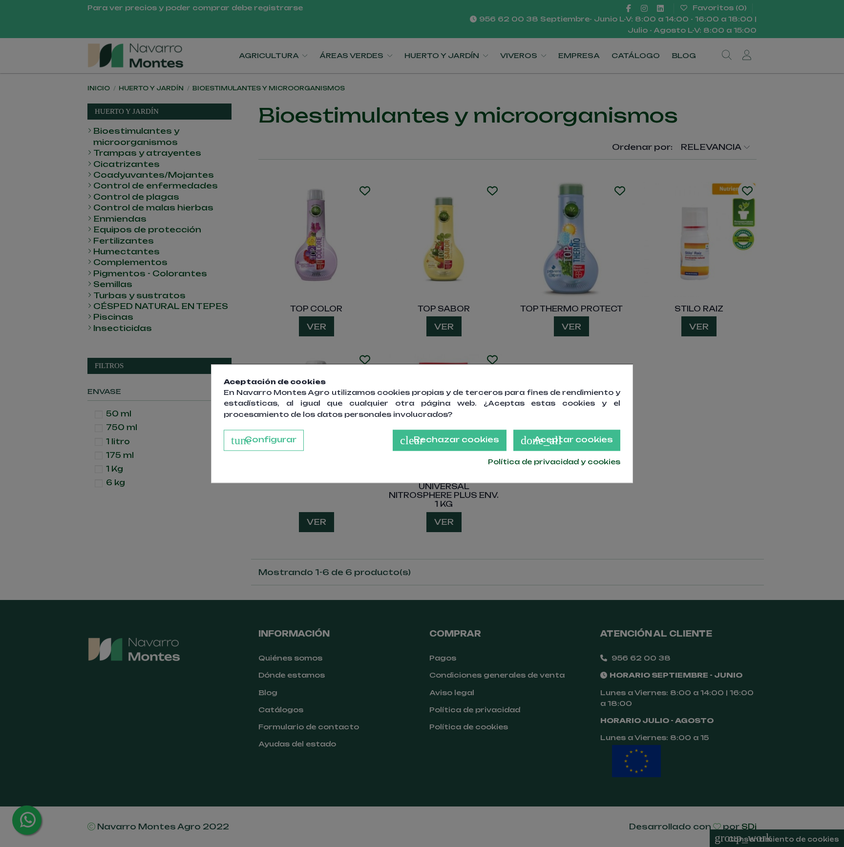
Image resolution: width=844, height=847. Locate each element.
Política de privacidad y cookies (554, 462)
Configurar (263, 440)
